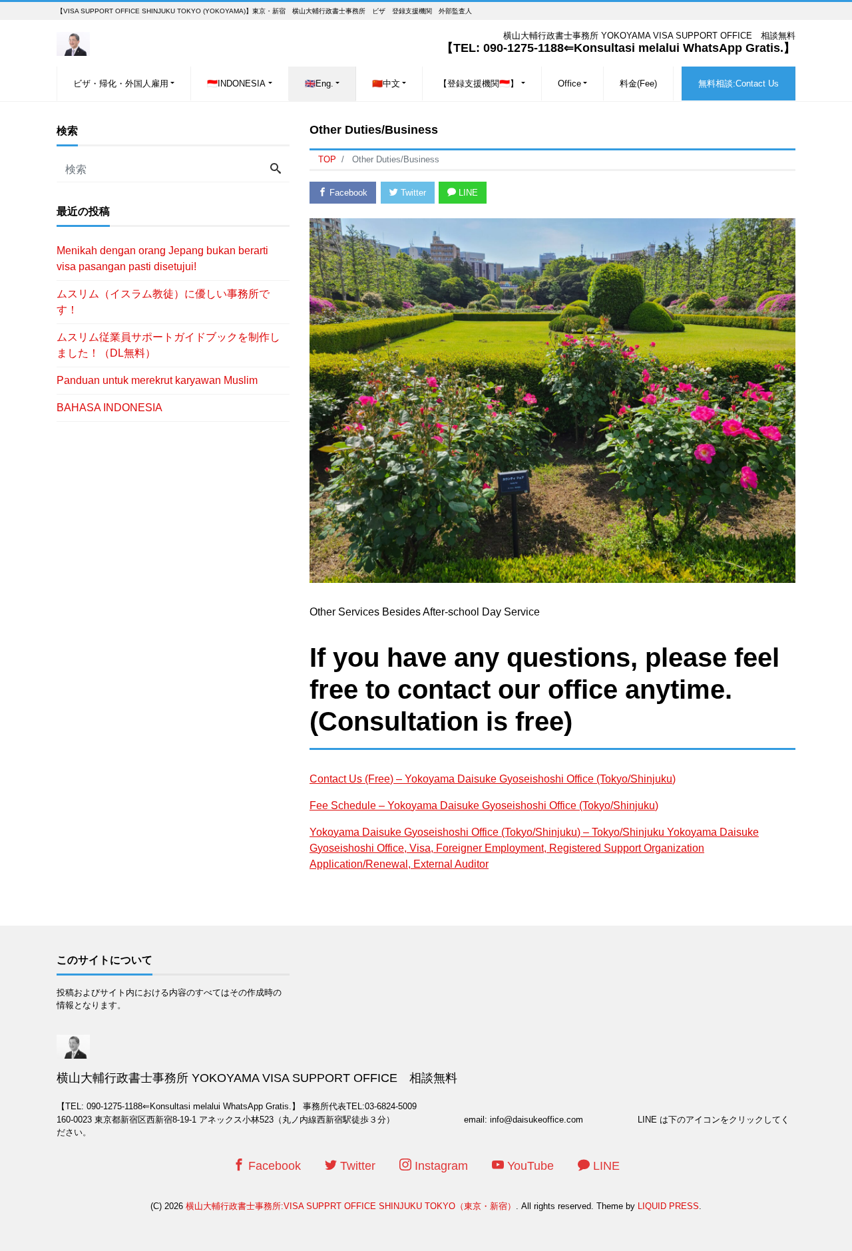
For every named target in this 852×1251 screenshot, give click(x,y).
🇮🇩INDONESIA (236, 84)
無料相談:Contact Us (738, 84)
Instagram (439, 1165)
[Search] (275, 170)
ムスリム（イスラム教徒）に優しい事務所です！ (163, 301)
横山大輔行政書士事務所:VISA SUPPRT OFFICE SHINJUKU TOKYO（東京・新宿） (351, 1206)
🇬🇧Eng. (319, 84)
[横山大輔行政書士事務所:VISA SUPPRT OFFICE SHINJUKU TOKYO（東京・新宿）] (73, 42)
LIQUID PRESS (668, 1206)
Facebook (347, 193)
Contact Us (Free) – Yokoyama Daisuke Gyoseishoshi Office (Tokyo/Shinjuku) (493, 779)
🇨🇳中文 (386, 84)
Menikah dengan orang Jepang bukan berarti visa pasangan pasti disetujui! (162, 258)
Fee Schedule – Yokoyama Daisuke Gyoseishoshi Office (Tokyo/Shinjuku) (484, 805)
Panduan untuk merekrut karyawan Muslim (157, 380)
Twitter (412, 193)
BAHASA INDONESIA (109, 407)
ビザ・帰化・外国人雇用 (120, 84)
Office (569, 84)
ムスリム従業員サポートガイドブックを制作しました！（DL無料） (168, 345)
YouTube (529, 1165)
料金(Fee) (638, 84)
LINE (467, 193)
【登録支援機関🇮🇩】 (479, 84)
